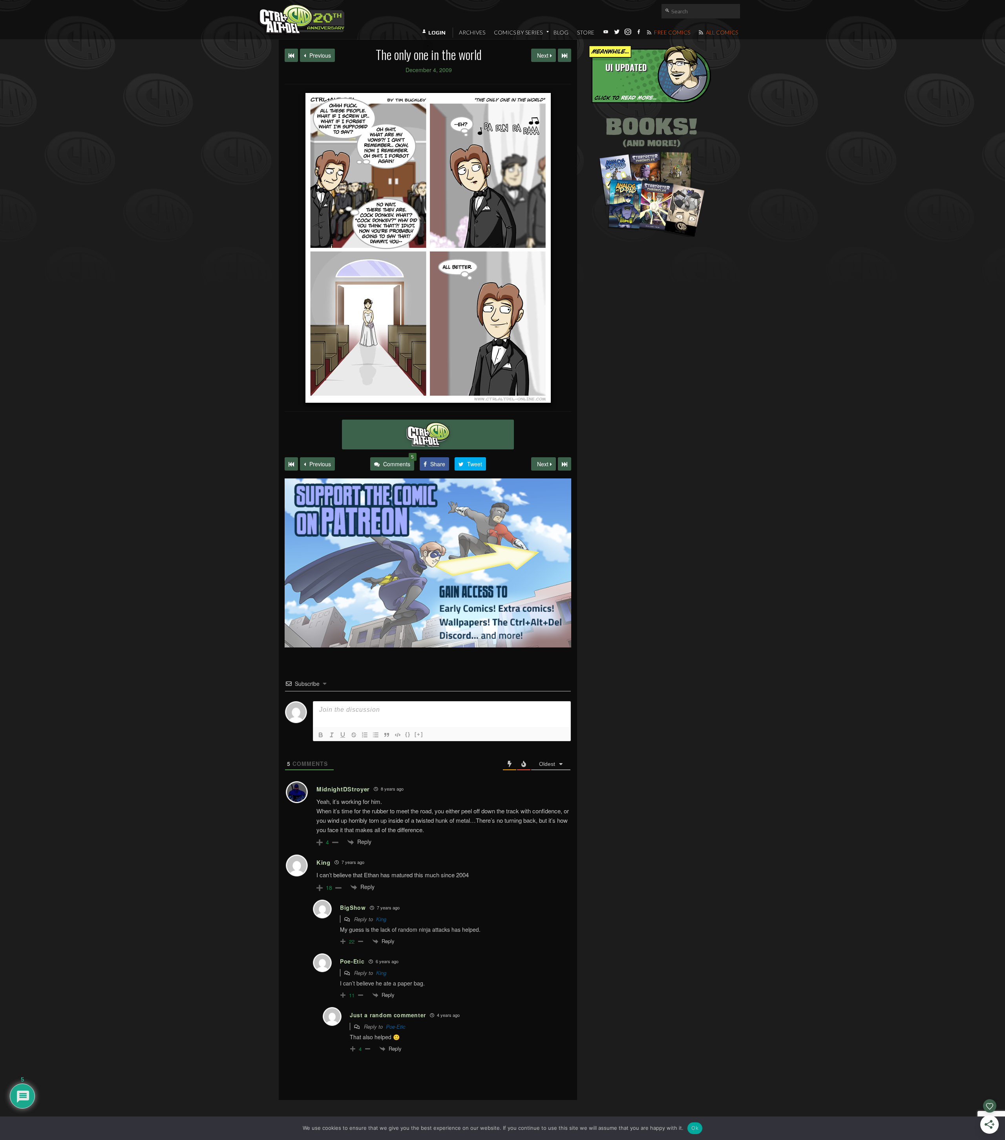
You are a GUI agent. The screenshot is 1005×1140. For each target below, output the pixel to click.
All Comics (721, 32)
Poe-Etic (396, 1026)
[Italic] (331, 735)
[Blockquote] (386, 735)
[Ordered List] (364, 735)
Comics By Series (518, 32)
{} (408, 734)
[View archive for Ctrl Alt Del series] (428, 434)
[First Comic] (291, 464)
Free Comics (671, 32)
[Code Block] (397, 735)
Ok (694, 1128)
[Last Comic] (564, 464)
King (381, 919)
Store (585, 32)
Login (437, 32)
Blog (561, 32)
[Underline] (342, 735)
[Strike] (353, 735)
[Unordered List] (375, 735)
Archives (472, 32)
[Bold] (320, 735)
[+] (419, 734)
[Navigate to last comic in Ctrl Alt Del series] (564, 55)
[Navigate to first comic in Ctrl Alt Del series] (291, 55)
